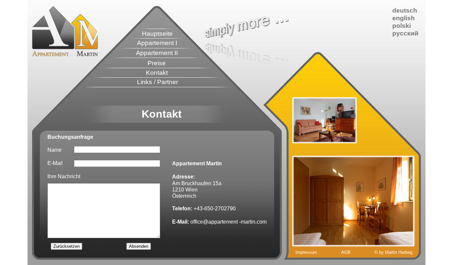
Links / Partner (157, 82)
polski (401, 25)
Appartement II (157, 52)
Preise (157, 63)
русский (405, 33)
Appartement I (157, 42)
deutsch (404, 10)
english (403, 18)
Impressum (306, 252)
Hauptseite (157, 33)
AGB (346, 252)
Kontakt (157, 72)
